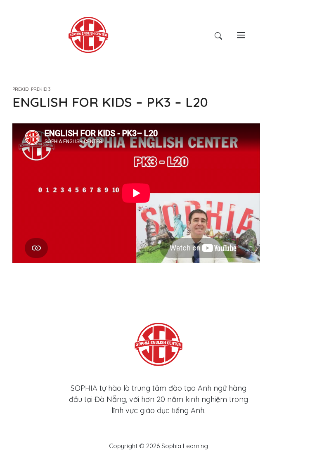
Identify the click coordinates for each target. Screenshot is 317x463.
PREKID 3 (40, 89)
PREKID (20, 89)
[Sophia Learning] (88, 34)
